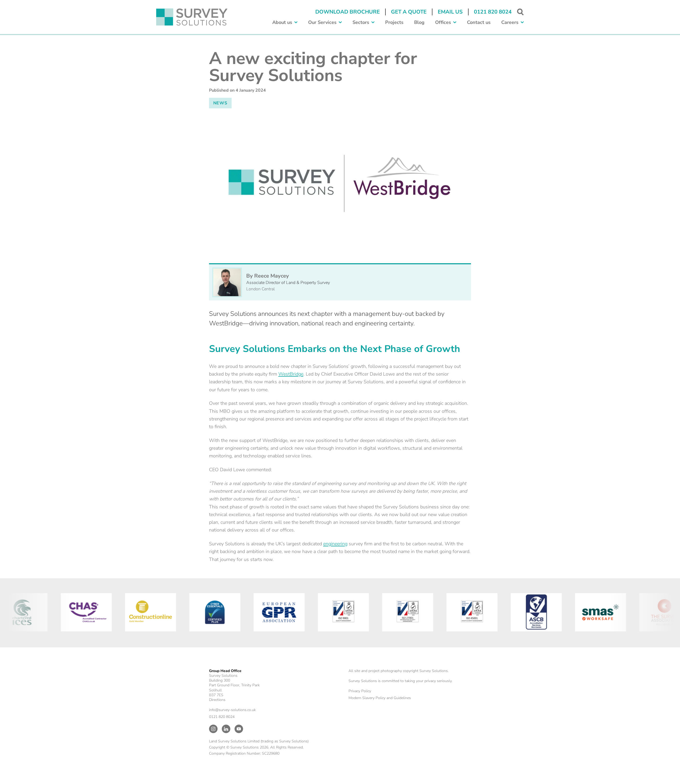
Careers (509, 22)
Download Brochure (347, 11)
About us (282, 22)
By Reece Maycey (267, 275)
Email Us (450, 11)
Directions (217, 699)
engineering (335, 544)
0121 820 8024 (493, 11)
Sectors (360, 22)
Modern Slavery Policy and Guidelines (379, 697)
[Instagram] (213, 729)
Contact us (479, 22)
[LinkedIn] (226, 729)
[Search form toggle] (520, 11)
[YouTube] (239, 729)
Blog (419, 22)
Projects (394, 22)
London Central (260, 289)
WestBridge (290, 374)
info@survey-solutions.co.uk (232, 709)
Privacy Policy (359, 691)
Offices (443, 22)
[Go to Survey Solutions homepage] (192, 16)
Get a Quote (409, 11)
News (220, 103)
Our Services (322, 22)
